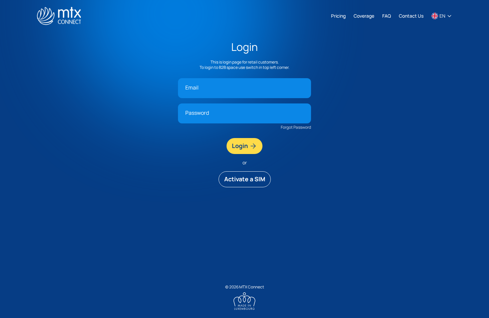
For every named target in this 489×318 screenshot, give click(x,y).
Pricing (338, 16)
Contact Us (411, 16)
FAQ (386, 16)
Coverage (364, 16)
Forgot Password (296, 127)
